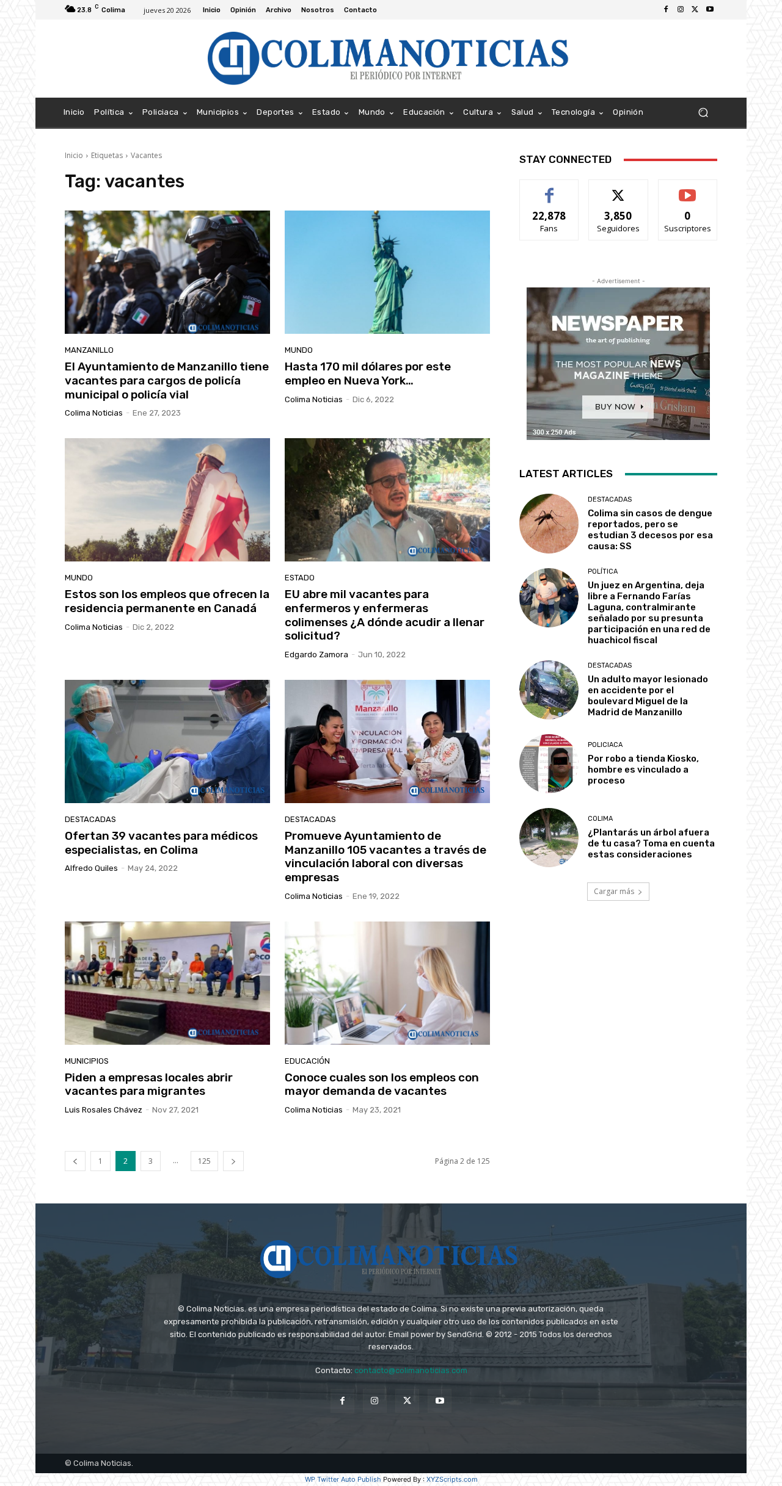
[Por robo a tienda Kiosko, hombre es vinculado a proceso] (549, 763)
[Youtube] (710, 9)
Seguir (618, 188)
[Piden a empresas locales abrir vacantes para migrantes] (167, 983)
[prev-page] (75, 1161)
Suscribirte (688, 188)
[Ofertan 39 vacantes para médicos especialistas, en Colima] (167, 741)
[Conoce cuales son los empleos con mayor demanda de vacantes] (387, 983)
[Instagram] (680, 9)
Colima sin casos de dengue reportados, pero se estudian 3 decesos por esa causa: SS (650, 530)
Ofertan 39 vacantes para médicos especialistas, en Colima (161, 843)
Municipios (87, 1061)
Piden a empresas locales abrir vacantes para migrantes (149, 1084)
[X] (695, 9)
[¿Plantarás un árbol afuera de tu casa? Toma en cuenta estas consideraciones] (549, 837)
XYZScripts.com (452, 1479)
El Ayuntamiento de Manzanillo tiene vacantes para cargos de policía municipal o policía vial (167, 380)
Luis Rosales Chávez (103, 1109)
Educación (307, 1061)
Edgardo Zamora (316, 654)
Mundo (299, 350)
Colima (600, 818)
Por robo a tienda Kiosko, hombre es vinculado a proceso (643, 769)
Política (603, 571)
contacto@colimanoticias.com (410, 1370)
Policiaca (605, 744)
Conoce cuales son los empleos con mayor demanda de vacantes (382, 1084)
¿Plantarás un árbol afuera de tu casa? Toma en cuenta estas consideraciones (651, 843)
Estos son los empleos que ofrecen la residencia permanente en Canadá (167, 601)
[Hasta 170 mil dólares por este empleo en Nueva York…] (387, 272)
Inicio (74, 155)
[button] (703, 112)
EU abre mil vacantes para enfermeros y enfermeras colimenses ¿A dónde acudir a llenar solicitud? (384, 615)
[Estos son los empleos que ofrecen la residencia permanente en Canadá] (167, 499)
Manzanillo (89, 350)
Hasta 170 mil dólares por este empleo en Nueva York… (368, 373)
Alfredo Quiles (91, 868)
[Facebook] (666, 9)
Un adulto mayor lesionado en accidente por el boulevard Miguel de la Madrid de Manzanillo (648, 696)
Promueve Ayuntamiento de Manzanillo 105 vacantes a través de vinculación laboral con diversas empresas (385, 856)
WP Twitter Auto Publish (343, 1479)
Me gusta (549, 188)
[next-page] (233, 1161)
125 (204, 1161)
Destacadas (90, 819)
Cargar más (614, 891)
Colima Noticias (94, 412)
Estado (300, 578)
